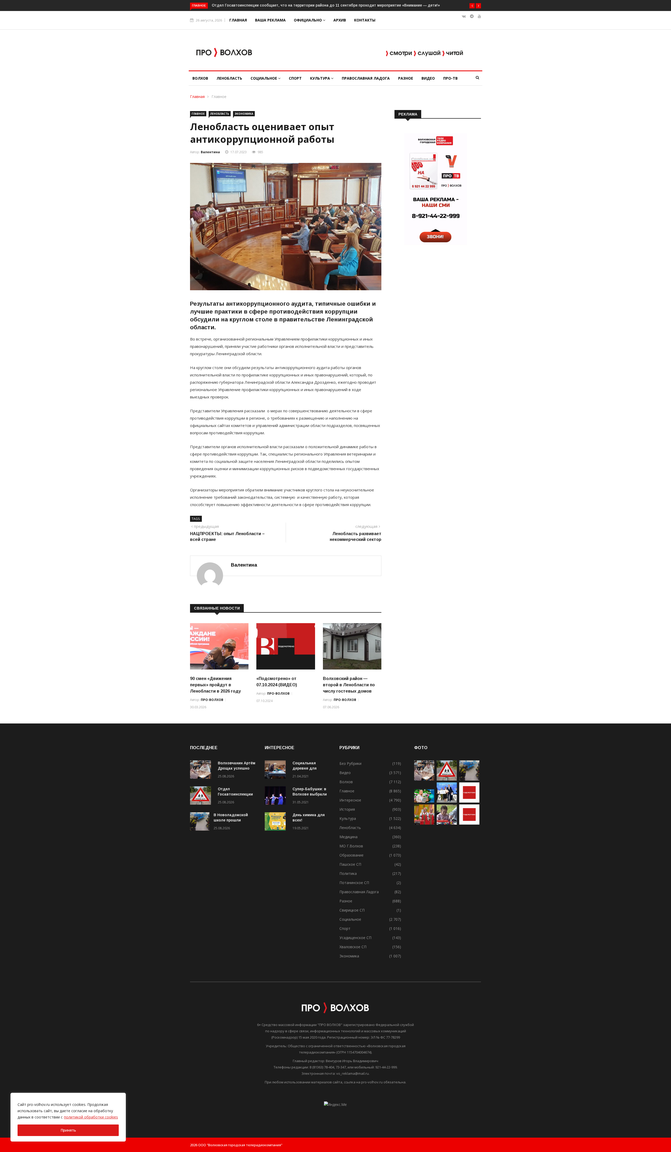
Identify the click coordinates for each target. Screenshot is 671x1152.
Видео (428, 78)
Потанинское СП (354, 882)
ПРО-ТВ (450, 78)
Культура (320, 78)
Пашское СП (350, 864)
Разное (405, 78)
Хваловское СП (352, 946)
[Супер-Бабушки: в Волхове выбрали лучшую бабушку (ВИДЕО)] (276, 796)
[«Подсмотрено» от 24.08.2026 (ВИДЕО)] (469, 823)
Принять (68, 1130)
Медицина (348, 836)
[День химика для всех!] (276, 822)
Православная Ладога (366, 78)
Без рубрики (350, 763)
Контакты (364, 20)
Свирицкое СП (352, 910)
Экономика (244, 114)
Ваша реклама (270, 20)
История (347, 809)
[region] (68, 1117)
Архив (339, 20)
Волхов (200, 78)
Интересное (350, 800)
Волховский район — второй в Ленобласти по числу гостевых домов (349, 684)
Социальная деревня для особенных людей (310, 768)
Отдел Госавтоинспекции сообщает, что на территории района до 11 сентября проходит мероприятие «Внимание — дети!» (326, 5)
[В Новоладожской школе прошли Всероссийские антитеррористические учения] (199, 822)
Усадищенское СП (355, 937)
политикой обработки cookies (91, 1117)
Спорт (295, 78)
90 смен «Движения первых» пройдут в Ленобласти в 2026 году (215, 684)
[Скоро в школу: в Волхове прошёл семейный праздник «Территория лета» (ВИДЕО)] (447, 823)
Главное (219, 96)
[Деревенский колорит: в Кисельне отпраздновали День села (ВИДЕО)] (424, 823)
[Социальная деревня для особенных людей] (276, 770)
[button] (472, 5)
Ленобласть (229, 78)
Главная (238, 20)
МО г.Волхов (351, 845)
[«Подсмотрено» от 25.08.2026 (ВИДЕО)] (469, 801)
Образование (351, 855)
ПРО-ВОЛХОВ (212, 700)
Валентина (210, 152)
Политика (348, 873)
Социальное (264, 78)
